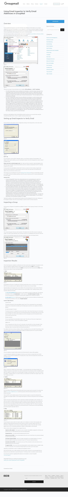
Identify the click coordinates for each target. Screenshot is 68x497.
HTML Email (48, 52)
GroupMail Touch (54, 478)
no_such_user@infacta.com (12, 391)
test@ (10, 292)
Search (62, 29)
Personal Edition (33, 33)
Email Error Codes (49, 39)
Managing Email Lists (50, 58)
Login (62, 3)
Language (48, 54)
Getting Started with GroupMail (52, 50)
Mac (59, 478)
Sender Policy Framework (26, 172)
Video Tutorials (49, 73)
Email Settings (49, 43)
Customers (51, 476)
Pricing (32, 3)
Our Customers (49, 65)
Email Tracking (49, 48)
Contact (45, 3)
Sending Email (49, 67)
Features (36, 3)
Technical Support (7, 455)
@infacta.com (10, 297)
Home (24, 3)
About (62, 478)
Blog (46, 475)
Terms (61, 475)
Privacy (46, 476)
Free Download (56, 3)
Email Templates (49, 46)
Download (55, 21)
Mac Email (48, 56)
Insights (53, 475)
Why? (49, 475)
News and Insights (50, 63)
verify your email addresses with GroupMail (14, 460)
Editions (28, 3)
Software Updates (50, 69)
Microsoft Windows (50, 61)
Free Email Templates (59, 476)
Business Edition (40, 33)
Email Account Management (51, 37)
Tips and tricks (49, 71)
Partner (57, 475)
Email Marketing (49, 41)
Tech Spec (47, 478)
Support (41, 3)
